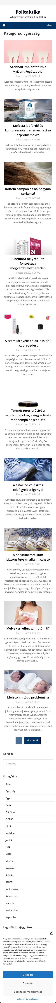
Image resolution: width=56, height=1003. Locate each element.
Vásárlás (10, 903)
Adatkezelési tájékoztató (28, 999)
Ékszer (9, 805)
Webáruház (12, 910)
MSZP (9, 854)
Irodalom (10, 833)
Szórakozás (12, 896)
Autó (8, 784)
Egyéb (9, 798)
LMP (8, 847)
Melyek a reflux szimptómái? (28, 628)
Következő (32, 740)
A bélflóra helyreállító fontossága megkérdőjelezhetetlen (28, 263)
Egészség (10, 791)
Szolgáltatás (12, 889)
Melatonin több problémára (28, 697)
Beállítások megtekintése (28, 991)
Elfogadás (28, 974)
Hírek (8, 826)
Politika (10, 875)
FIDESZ (9, 819)
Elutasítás (28, 983)
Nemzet (10, 868)
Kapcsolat (11, 917)
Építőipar (10, 812)
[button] (51, 932)
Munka (9, 861)
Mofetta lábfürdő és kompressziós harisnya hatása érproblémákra (28, 130)
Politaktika (28, 12)
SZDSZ (9, 882)
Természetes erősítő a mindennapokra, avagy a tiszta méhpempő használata (28, 415)
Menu (50, 25)
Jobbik (9, 840)
